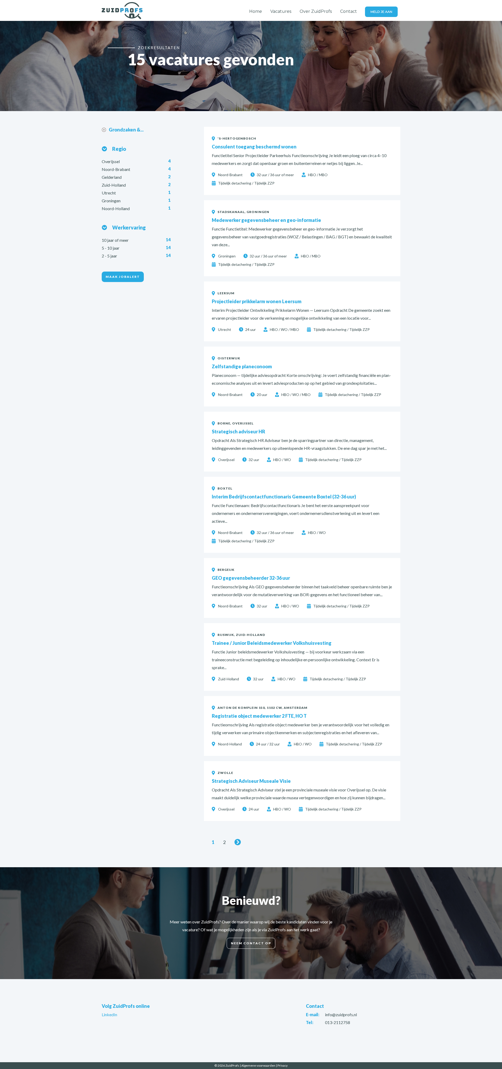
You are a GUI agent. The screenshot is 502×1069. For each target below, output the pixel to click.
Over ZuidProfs (316, 11)
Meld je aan (381, 12)
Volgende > (238, 842)
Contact (348, 11)
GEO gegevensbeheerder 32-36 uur (251, 578)
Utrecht (109, 192)
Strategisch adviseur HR (238, 431)
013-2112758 (337, 1022)
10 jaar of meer (115, 240)
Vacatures (280, 11)
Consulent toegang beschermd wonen (254, 147)
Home (255, 11)
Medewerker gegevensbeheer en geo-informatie (266, 220)
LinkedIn (109, 1014)
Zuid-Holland (114, 184)
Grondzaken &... (126, 130)
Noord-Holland (116, 208)
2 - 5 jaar (110, 255)
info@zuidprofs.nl (341, 1014)
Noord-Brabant (116, 169)
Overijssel (111, 161)
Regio (119, 149)
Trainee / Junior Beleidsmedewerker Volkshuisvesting (272, 643)
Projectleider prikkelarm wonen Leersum (256, 301)
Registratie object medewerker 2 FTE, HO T (259, 716)
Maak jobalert (123, 277)
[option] (251, 66)
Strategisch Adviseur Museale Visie (251, 781)
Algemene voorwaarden (258, 1065)
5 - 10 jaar (111, 247)
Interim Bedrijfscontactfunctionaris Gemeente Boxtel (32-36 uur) (284, 496)
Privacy (282, 1065)
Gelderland (112, 177)
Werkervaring (129, 227)
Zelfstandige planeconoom (242, 366)
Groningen (111, 200)
